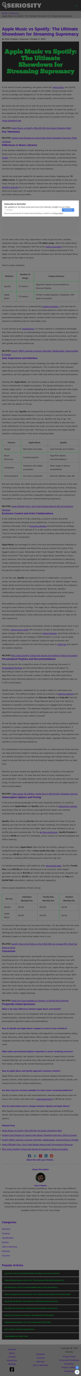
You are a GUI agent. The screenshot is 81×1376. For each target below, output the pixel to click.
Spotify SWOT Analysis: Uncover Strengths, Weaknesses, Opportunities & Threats (40, 1140)
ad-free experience (49, 832)
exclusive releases (38, 526)
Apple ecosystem (54, 247)
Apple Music (58, 87)
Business (24, 39)
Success (6, 1255)
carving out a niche (19, 629)
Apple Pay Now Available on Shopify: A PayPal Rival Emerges (40, 1000)
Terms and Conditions (69, 1360)
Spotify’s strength (10, 187)
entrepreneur (28, 329)
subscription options (67, 806)
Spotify (5, 158)
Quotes (5, 1242)
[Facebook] (29, 1155)
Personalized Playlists (12, 668)
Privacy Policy (69, 1356)
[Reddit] (51, 1155)
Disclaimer (69, 1364)
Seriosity (12, 1349)
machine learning (66, 694)
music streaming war (11, 120)
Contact (12, 1357)
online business (49, 633)
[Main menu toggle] (76, 5)
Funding (5, 1233)
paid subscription (45, 1099)
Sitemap (12, 1364)
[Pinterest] (40, 1155)
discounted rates (53, 865)
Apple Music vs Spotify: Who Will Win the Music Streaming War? (41, 128)
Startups (6, 1251)
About (12, 1353)
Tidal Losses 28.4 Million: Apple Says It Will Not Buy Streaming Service (44, 794)
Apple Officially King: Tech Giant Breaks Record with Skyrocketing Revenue (37, 1144)
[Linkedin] (46, 1155)
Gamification (8, 1238)
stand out (61, 644)
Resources (12, 1360)
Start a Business (9, 1247)
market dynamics (50, 306)
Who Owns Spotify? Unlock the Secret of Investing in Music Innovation (44, 655)
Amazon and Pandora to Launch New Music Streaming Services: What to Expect (39, 1135)
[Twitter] (34, 1155)
